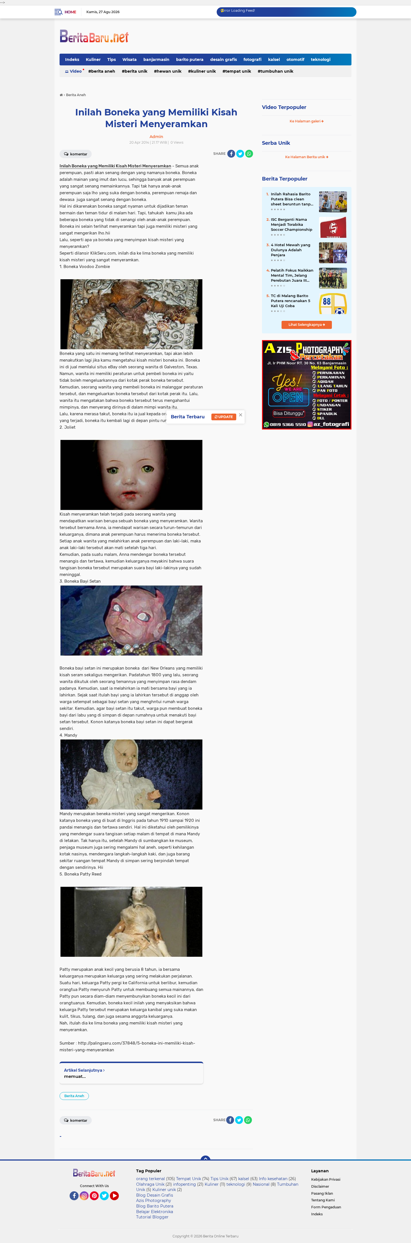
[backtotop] (205, 1161)
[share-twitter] (240, 154)
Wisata (129, 59)
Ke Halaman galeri (305, 121)
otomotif (295, 59)
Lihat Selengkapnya (306, 324)
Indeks (72, 59)
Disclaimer (320, 1186)
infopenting (184, 1184)
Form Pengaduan (326, 1207)
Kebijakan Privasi (325, 1179)
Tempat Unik (238, 71)
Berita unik (136, 71)
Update (225, 417)
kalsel (274, 59)
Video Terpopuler (284, 107)
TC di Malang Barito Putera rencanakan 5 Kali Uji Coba (290, 300)
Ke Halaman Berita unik (305, 157)
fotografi (252, 59)
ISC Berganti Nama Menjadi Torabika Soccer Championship (291, 224)
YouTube (118, 1202)
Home (70, 12)
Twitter (107, 1202)
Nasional (261, 1184)
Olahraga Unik (150, 1184)
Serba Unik (276, 143)
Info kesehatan (273, 1178)
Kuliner (93, 59)
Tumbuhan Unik (277, 71)
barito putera (190, 59)
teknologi (320, 59)
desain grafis (223, 59)
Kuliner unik (203, 71)
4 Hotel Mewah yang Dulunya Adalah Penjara (290, 250)
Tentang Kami (323, 1200)
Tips (111, 59)
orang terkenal (150, 1178)
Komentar (78, 154)
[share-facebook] (231, 154)
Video (76, 71)
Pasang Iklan (322, 1193)
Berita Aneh (103, 71)
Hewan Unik (169, 71)
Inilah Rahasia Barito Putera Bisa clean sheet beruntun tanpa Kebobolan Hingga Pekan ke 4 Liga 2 (292, 199)
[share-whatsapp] (249, 154)
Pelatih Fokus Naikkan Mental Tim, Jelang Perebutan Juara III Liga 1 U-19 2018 (292, 275)
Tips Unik (219, 1178)
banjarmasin (156, 59)
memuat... (75, 1076)
